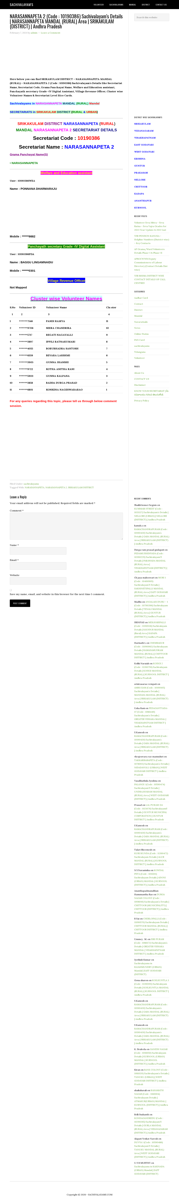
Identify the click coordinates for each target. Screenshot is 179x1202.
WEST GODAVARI (144, 151)
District (138, 309)
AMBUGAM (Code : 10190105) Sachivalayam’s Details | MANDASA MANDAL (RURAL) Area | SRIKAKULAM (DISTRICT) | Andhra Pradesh (151, 695)
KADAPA (139, 193)
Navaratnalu (141, 321)
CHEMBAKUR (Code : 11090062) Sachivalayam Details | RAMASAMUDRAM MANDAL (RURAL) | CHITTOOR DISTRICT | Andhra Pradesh (151, 650)
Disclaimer (140, 385)
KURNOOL (140, 207)
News (137, 327)
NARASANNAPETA (34, 487)
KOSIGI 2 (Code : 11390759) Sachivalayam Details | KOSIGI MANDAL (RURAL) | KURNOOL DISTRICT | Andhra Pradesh (151, 670)
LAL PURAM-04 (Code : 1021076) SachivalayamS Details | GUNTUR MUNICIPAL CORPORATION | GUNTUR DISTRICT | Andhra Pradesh (150, 812)
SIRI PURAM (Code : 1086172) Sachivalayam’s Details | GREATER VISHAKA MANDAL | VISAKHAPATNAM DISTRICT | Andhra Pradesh (150, 946)
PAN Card (139, 339)
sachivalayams (31, 483)
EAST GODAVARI (144, 144)
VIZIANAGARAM (144, 130)
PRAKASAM (141, 172)
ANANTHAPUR (143, 200)
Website (14, 575)
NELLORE (139, 179)
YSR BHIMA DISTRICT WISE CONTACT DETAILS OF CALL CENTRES (150, 279)
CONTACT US (141, 379)
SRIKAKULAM (142, 123)
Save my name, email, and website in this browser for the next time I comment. (57, 594)
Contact (138, 303)
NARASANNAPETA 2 (56, 487)
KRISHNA (139, 158)
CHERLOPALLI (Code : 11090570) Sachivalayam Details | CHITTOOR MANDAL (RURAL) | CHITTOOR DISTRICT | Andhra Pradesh (151, 926)
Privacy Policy (141, 400)
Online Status (141, 333)
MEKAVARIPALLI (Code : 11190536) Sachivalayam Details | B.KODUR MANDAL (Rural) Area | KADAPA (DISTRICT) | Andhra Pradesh (150, 629)
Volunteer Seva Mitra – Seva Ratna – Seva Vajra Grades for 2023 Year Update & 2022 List (150, 226)
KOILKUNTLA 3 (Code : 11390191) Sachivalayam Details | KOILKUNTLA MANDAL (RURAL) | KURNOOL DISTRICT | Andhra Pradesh (151, 987)
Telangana (139, 352)
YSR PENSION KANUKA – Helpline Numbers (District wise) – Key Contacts (151, 239)
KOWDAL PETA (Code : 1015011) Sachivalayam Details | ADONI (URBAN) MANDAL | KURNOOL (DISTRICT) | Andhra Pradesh (150, 877)
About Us (139, 372)
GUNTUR (139, 165)
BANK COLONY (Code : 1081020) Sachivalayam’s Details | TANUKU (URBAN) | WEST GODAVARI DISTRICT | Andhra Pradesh (151, 1077)
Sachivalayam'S (21, 4)
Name (14, 545)
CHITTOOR (140, 186)
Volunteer (139, 358)
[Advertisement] (66, 57)
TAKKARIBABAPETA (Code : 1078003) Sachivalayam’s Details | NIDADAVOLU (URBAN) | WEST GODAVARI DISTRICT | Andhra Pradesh (151, 767)
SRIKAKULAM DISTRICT (81, 487)
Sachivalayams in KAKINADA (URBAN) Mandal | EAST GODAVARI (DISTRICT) (149, 1170)
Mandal (138, 315)
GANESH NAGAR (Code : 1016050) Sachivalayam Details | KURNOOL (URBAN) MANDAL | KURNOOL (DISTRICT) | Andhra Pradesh (151, 1056)
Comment (16, 510)
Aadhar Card (141, 297)
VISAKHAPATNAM (145, 137)
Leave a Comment (50, 32)
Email (14, 560)
